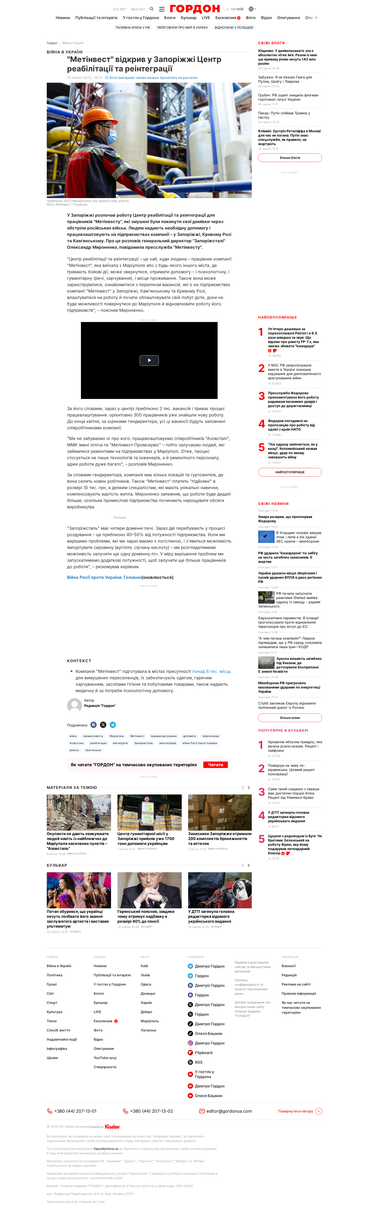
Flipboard (203, 1052)
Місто (145, 957)
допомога (189, 736)
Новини (63, 17)
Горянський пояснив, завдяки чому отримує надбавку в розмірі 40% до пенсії (145, 916)
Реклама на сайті (296, 984)
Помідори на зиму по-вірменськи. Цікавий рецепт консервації (291, 769)
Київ (144, 966)
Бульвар (188, 17)
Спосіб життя (58, 1030)
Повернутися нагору (295, 1111)
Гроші (52, 984)
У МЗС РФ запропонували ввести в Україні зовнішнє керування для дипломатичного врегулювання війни (294, 371)
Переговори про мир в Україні (182, 27)
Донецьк (148, 993)
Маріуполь (117, 736)
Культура (54, 1012)
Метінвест (137, 736)
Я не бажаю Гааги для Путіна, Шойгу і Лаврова (285, 79)
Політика (54, 975)
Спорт (52, 1002)
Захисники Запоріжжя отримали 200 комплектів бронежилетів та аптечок (220, 838)
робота (74, 750)
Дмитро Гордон (210, 966)
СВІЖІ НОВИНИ (273, 504)
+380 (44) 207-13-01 (75, 1111)
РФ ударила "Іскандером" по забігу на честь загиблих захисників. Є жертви (288, 557)
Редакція (289, 975)
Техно (52, 1021)
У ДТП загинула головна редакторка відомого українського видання (211, 916)
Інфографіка (57, 1048)
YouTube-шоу (105, 1058)
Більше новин (290, 717)
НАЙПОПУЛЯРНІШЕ (277, 317)
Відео (266, 17)
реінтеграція (168, 743)
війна (73, 736)
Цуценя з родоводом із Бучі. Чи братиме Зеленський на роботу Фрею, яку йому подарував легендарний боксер (295, 844)
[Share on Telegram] (113, 725)
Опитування (288, 17)
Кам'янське (93, 750)
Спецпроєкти (105, 1067)
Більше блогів (290, 157)
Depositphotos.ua (106, 1148)
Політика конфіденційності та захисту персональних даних (251, 986)
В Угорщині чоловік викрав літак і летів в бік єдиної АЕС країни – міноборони (298, 537)
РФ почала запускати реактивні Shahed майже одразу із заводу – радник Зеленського (289, 599)
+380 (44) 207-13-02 (151, 1111)
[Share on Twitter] (103, 725)
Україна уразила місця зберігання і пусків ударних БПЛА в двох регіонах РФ (290, 577)
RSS (199, 1062)
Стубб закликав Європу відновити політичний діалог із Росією (287, 705)
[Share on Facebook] (93, 725)
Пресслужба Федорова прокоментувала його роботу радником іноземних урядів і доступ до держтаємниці (293, 399)
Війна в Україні (72, 43)
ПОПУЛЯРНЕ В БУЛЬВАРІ (283, 730)
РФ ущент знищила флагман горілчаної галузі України (288, 97)
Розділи (99, 957)
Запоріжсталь (143, 743)
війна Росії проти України (200, 743)
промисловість (93, 736)
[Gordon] (195, 9)
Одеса (146, 984)
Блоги (170, 17)
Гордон (52, 43)
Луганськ (148, 1030)
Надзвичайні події (62, 1039)
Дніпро (146, 1012)
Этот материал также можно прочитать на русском (153, 77)
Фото (251, 17)
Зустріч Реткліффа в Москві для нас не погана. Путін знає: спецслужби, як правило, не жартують (289, 137)
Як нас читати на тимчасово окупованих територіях (301, 1007)
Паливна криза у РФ (133, 27)
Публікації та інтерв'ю (96, 17)
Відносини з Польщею (234, 27)
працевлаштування (164, 736)
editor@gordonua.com (229, 1111)
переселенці (210, 736)
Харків (146, 1002)
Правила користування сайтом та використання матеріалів (253, 966)
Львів (145, 975)
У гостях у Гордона (141, 17)
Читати (215, 764)
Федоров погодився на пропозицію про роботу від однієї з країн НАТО (291, 425)
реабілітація (98, 743)
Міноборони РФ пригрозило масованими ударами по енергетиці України (289, 687)
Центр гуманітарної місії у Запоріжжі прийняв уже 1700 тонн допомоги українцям (145, 838)
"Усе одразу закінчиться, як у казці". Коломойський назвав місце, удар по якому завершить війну (293, 450)
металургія (120, 743)
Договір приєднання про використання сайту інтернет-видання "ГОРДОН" (253, 1009)
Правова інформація (299, 993)
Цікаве (52, 1058)
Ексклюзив (226, 17)
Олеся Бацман (209, 1033)
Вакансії (289, 966)
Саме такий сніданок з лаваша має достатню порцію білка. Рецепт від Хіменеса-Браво (293, 793)
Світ (50, 993)
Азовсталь (77, 743)
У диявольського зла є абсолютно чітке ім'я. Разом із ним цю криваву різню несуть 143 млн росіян (287, 57)
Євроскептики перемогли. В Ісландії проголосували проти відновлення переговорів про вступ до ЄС (288, 622)
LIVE (206, 17)
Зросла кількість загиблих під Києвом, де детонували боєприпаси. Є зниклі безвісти (290, 665)
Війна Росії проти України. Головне (104, 577)
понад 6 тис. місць (211, 671)
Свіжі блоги (271, 43)
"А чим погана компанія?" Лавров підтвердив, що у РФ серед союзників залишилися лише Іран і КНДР (290, 642)
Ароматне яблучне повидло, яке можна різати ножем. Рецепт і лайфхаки (295, 746)
